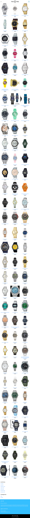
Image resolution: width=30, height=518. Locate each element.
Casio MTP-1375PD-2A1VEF (5, 105)
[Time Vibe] (15, 2)
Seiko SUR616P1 (15, 342)
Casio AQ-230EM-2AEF (25, 431)
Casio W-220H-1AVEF (25, 179)
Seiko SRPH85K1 (5, 297)
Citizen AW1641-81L (5, 402)
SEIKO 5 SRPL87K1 (15, 253)
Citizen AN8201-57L (5, 164)
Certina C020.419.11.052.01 (5, 223)
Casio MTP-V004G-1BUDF (5, 342)
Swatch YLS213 (15, 387)
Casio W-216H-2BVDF (5, 253)
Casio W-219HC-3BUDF (25, 387)
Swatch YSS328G (5, 387)
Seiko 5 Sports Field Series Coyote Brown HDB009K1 (15, 327)
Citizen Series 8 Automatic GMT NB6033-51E (25, 224)
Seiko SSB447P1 (25, 297)
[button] (1, 2)
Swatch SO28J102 (25, 461)
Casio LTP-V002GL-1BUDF (15, 30)
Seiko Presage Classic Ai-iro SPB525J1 (15, 477)
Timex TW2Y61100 (15, 461)
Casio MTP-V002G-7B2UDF (25, 15)
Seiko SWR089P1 (25, 402)
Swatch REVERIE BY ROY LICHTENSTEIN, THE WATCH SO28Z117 (5, 90)
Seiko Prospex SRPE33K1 (15, 135)
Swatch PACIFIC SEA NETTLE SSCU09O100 (25, 194)
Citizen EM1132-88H (25, 268)
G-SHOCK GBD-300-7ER (5, 45)
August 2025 (2, 487)
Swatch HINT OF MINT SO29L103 (25, 89)
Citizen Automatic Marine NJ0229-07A (5, 432)
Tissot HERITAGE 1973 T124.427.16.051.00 (15, 194)
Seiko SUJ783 (5, 30)
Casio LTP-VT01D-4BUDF (15, 179)
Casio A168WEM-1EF (15, 45)
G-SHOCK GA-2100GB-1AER (5, 179)
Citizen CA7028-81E (25, 342)
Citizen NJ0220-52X (15, 402)
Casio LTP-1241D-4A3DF (5, 135)
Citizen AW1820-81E (15, 223)
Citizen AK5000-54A (5, 15)
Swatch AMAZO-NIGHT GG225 (15, 120)
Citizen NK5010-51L (15, 74)
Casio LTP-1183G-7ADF (5, 268)
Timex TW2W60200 (25, 135)
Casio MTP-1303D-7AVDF (25, 74)
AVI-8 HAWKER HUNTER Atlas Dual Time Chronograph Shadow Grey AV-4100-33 (25, 358)
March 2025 (2, 489)
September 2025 (3, 486)
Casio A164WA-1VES (15, 312)
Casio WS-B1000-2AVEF (15, 431)
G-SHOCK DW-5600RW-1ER (5, 74)
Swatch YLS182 (15, 164)
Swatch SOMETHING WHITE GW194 (15, 15)
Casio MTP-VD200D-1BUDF (5, 120)
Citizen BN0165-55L (15, 297)
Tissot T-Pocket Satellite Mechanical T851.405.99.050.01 (15, 89)
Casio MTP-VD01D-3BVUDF (25, 312)
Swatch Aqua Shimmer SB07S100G (5, 312)
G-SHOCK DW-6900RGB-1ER (25, 164)
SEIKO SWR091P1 (25, 253)
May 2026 (2, 483)
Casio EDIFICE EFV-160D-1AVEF (25, 120)
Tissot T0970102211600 (25, 45)
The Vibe (2, 497)
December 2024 (3, 490)
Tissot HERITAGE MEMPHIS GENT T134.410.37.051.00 (25, 105)
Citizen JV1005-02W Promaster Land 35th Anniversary (5, 462)
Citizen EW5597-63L (15, 105)
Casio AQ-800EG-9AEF (25, 30)
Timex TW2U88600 (15, 268)
